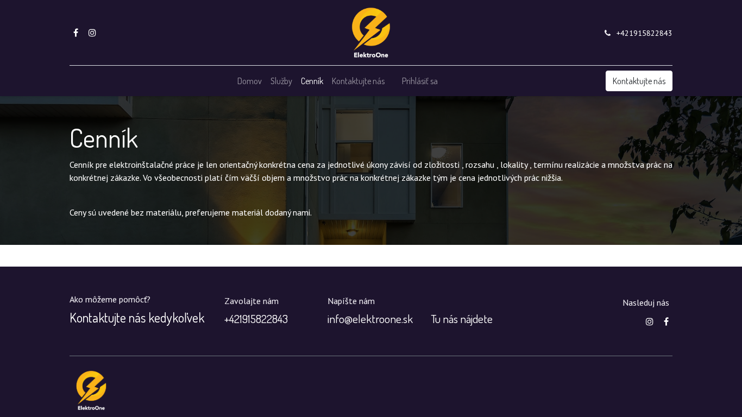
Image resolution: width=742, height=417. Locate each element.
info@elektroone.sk (370, 318)
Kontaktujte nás (639, 80)
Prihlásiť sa (420, 80)
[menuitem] (249, 81)
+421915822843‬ (644, 33)
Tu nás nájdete (462, 318)
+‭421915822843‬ (256, 318)
